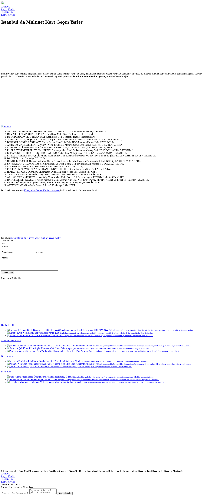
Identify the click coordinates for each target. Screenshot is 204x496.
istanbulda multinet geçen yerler (25, 238)
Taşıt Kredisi (7, 12)
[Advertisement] (90, 49)
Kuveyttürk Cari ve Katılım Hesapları (42, 190)
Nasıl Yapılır (7, 356)
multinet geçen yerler (50, 238)
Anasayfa (5, 6)
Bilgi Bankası (7, 371)
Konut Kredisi (8, 14)
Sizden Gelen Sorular (11, 340)
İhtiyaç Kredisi (8, 9)
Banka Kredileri (8, 325)
